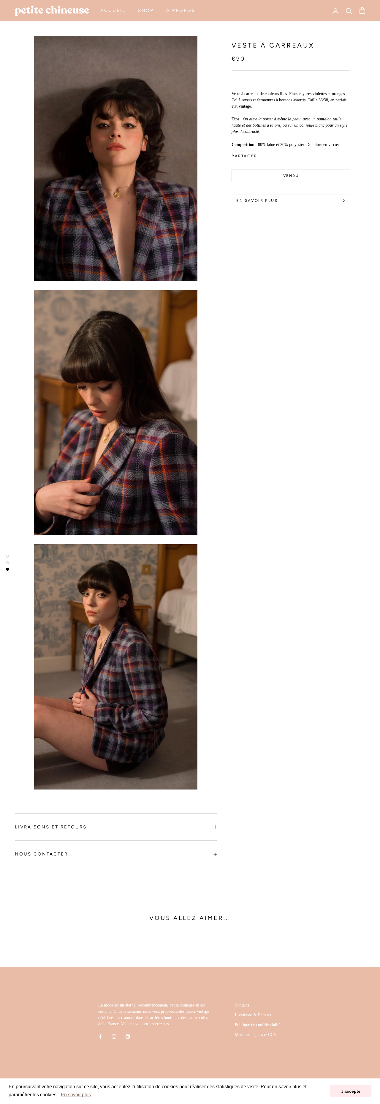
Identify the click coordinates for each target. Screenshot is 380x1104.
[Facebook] (263, 154)
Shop (146, 10)
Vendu (291, 176)
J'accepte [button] (350, 1091)
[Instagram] (114, 1036)
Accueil (113, 10)
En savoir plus (257, 200)
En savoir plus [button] (76, 1094)
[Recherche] (349, 10)
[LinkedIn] (128, 1036)
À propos (180, 10)
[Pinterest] (278, 154)
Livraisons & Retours (253, 1015)
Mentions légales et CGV (256, 1034)
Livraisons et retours (51, 827)
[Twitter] (271, 154)
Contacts (242, 1005)
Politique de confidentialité (257, 1025)
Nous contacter (41, 854)
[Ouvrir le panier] (362, 10)
